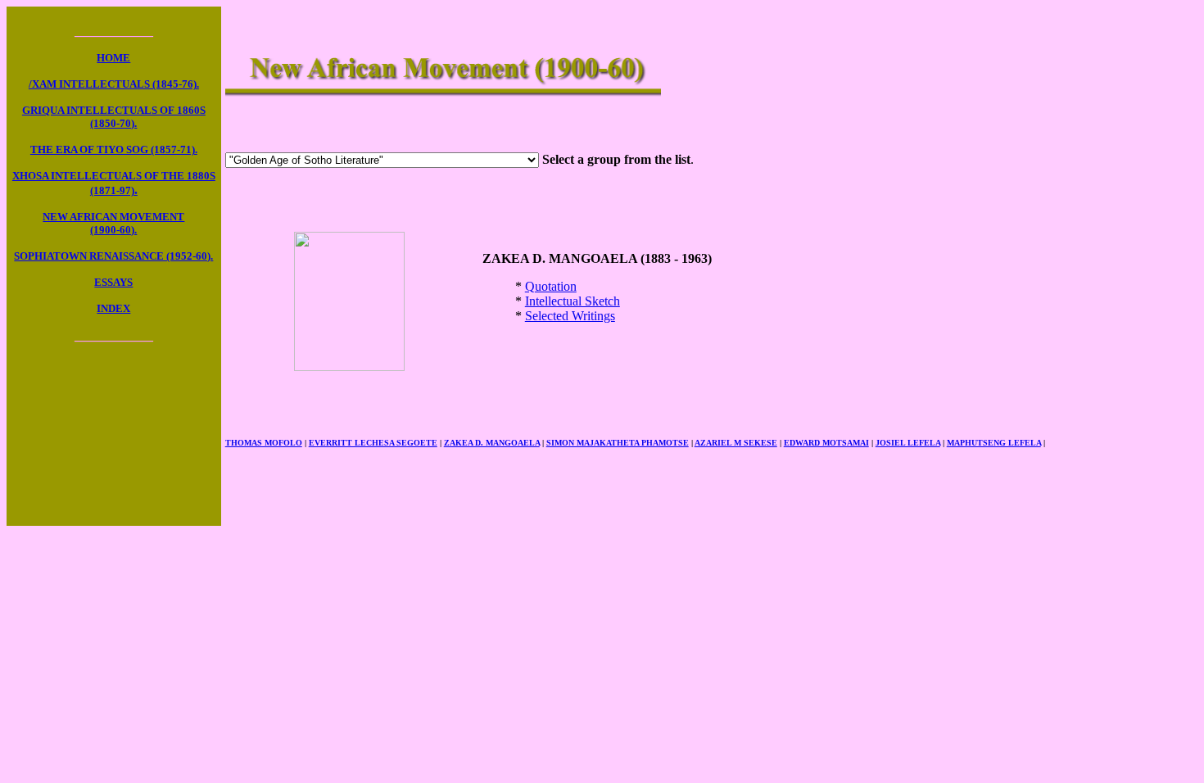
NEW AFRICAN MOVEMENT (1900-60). (113, 223)
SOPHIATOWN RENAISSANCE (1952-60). (113, 256)
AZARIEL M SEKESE (736, 442)
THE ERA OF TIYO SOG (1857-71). (113, 149)
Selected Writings (570, 316)
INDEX (113, 308)
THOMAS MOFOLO (263, 442)
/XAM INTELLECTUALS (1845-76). (114, 84)
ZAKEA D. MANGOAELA (492, 442)
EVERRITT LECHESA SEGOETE (373, 442)
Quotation (551, 286)
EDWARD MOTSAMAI (826, 442)
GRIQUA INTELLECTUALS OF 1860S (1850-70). (114, 116)
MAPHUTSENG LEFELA (994, 442)
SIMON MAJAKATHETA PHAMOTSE (617, 442)
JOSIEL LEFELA (908, 442)
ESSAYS (113, 282)
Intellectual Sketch (572, 301)
